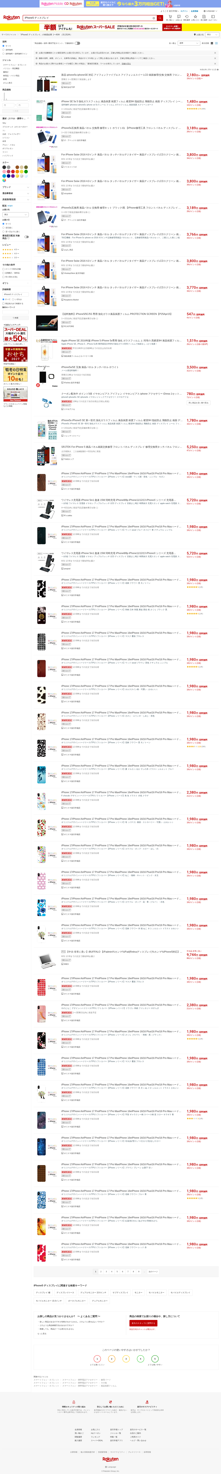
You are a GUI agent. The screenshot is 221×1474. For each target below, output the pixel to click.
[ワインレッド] (8, 171)
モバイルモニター (156, 1292)
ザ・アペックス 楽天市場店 (75, 140)
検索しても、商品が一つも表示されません (57, 1329)
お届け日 (6, 220)
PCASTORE (69, 326)
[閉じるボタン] (215, 52)
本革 (4, 141)
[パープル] (13, 176)
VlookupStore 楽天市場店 (74, 273)
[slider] (2, 100)
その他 (104, 1383)
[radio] (3, 46)
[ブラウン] (17, 167)
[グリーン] (26, 171)
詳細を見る (126, 64)
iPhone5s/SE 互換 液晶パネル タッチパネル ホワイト (90, 367)
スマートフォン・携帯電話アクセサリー (80, 1380)
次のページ (153, 1272)
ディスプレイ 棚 (43, 1292)
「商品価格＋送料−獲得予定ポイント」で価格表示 (53, 43)
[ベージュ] (21, 167)
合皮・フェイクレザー (11, 134)
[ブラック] (4, 167)
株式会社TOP (69, 87)
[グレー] (8, 167)
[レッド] (13, 171)
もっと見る (41, 1334)
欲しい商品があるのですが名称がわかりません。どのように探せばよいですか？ (72, 1322)
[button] (210, 11)
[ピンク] (4, 171)
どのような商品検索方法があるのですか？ (57, 1325)
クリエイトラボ (70, 167)
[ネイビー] (8, 176)
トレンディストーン (72, 436)
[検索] (160, 18)
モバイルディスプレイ (180, 1292)
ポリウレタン (7, 148)
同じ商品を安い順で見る (199, 403)
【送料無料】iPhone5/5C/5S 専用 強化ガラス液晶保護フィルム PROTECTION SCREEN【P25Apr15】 (117, 314)
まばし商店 (68, 250)
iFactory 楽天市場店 (72, 383)
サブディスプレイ (120, 1292)
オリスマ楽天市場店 (72, 489)
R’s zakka (68, 516)
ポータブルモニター (77, 1301)
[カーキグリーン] (26, 167)
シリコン (6, 138)
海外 (11, 206)
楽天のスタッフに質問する (143, 1323)
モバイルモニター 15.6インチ (49, 1301)
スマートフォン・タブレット (46, 1380)
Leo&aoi (67, 117)
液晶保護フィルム (109, 1386)
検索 (16, 111)
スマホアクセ (69, 409)
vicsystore (68, 193)
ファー (5, 152)
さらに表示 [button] (7, 83)
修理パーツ (106, 1380)
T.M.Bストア (69, 459)
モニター (138, 1292)
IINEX (66, 964)
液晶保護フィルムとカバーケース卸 (78, 356)
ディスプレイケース (65, 1292)
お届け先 (6, 210)
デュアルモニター (100, 1301)
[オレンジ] (17, 171)
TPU (4, 123)
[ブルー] (4, 176)
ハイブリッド (7, 156)
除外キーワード (8, 307)
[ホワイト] (13, 167)
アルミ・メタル (8, 145)
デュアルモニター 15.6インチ (93, 1292)
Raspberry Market (71, 300)
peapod (67, 569)
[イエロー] (21, 171)
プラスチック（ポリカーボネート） (15, 129)
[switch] (27, 237)
